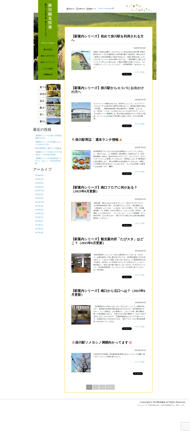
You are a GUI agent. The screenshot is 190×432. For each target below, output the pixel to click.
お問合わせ (47, 74)
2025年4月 (39, 187)
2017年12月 (39, 213)
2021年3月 (39, 206)
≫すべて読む (140, 72)
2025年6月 (39, 183)
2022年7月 (39, 194)
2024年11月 (39, 191)
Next (110, 387)
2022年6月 (39, 198)
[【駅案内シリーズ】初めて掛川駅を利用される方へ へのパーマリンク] (81, 60)
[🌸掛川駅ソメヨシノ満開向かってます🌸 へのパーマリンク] (81, 362)
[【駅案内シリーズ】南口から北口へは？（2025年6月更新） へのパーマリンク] (81, 315)
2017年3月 (39, 233)
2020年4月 (39, 210)
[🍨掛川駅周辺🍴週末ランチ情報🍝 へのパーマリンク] (81, 160)
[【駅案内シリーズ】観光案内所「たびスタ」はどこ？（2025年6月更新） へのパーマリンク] (81, 263)
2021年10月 (39, 202)
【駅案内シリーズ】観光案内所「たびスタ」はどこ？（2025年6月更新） (48, 160)
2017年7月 (39, 217)
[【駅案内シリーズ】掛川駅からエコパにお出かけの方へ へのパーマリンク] (81, 112)
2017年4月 (39, 229)
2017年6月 (39, 221)
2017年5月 (39, 225)
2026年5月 (39, 175)
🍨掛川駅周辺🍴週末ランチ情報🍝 (97, 139)
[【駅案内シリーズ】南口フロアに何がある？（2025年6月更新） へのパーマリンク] (81, 211)
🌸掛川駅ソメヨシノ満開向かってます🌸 (101, 342)
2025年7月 (39, 179)
